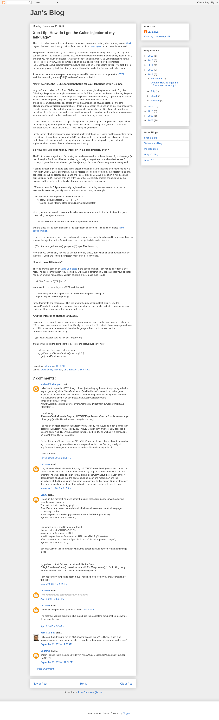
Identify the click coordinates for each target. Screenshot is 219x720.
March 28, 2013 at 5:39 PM (54, 584)
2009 (151, 115)
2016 (151, 55)
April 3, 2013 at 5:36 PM (53, 626)
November (157, 78)
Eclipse (72, 369)
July (153, 91)
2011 (151, 106)
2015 (151, 60)
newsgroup (96, 46)
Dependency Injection (51, 369)
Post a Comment (45, 668)
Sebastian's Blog (153, 143)
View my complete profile (157, 36)
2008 (151, 120)
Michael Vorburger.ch (52, 384)
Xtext (128, 43)
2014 (151, 65)
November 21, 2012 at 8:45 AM (56, 488)
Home (83, 683)
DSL (65, 369)
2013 (151, 69)
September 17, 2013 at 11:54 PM (57, 662)
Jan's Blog (47, 12)
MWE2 (121, 74)
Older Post (126, 683)
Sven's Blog (150, 137)
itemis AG (149, 160)
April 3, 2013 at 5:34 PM (53, 599)
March (154, 96)
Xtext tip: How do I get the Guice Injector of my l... (164, 84)
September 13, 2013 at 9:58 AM (56, 644)
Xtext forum (88, 609)
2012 (151, 74)
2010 (151, 111)
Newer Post (40, 683)
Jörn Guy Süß (48, 632)
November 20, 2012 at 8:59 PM (56, 458)
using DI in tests (69, 268)
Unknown (45, 464)
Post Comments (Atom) (90, 692)
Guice (81, 369)
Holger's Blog (151, 154)
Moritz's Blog (151, 148)
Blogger (126, 713)
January (155, 100)
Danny (44, 495)
